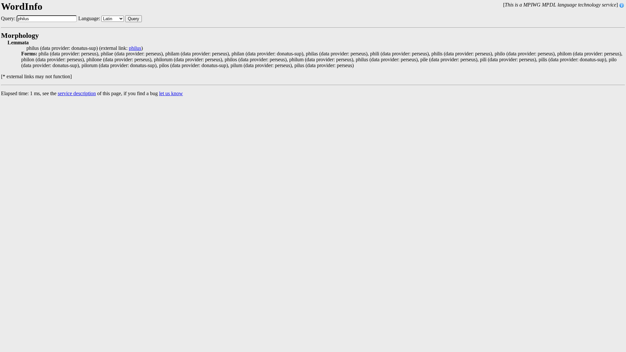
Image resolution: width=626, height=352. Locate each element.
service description (77, 93)
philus (135, 48)
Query (133, 18)
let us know (171, 93)
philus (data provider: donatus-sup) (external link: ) (84, 48)
